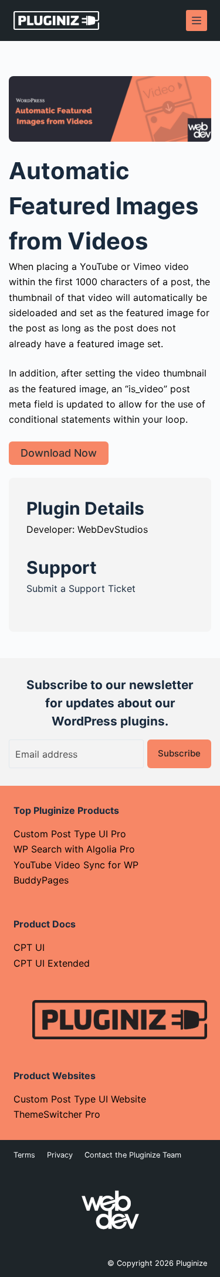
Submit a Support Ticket (81, 588)
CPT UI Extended (51, 963)
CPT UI (29, 947)
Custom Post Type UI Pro (69, 834)
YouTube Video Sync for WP (75, 865)
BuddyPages (41, 880)
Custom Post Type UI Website (79, 1099)
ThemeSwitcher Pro (56, 1114)
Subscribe (179, 753)
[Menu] (196, 20)
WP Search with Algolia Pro (74, 849)
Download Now (59, 453)
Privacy (60, 1155)
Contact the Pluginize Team (132, 1155)
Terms (24, 1155)
